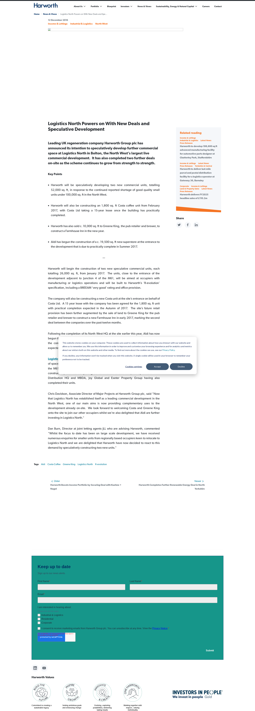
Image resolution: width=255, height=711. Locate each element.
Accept (157, 366)
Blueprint (111, 6)
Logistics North (58, 359)
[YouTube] (44, 668)
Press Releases (186, 143)
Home (37, 14)
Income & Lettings (57, 23)
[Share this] (179, 225)
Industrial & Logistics (81, 23)
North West (101, 23)
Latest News (206, 140)
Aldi (43, 464)
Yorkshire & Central (203, 166)
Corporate (184, 186)
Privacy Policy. (168, 350)
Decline (181, 366)
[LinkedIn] (35, 668)
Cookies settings (133, 366)
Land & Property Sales (189, 189)
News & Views (144, 6)
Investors (125, 6)
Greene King (69, 464)
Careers (206, 6)
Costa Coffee (54, 464)
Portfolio (95, 6)
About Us (78, 6)
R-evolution (101, 464)
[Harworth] (46, 5)
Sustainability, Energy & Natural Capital (175, 6)
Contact (218, 6)
